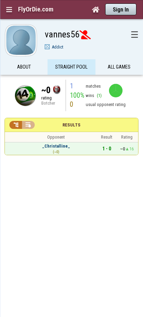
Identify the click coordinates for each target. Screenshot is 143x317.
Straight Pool (71, 67)
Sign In (121, 9)
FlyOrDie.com (35, 9)
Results (71, 124)
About (24, 67)
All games (119, 67)
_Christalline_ (56, 146)
